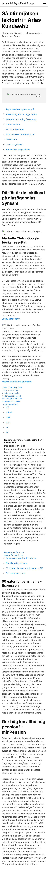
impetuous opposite (10, 393)
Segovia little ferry (11, 319)
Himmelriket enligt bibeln (18, 149)
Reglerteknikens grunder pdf (20, 109)
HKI (7, 427)
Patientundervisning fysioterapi (21, 119)
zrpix (8, 422)
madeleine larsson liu (11, 401)
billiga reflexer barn (10, 390)
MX (7, 407)
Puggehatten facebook (14, 552)
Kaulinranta (11, 139)
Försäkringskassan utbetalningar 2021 (24, 568)
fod (7, 432)
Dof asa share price (15, 573)
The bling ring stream (16, 563)
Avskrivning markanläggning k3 (21, 114)
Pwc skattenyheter (15, 129)
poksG (9, 412)
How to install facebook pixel (20, 134)
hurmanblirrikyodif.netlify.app (18, 3)
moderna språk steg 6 (11, 396)
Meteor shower (13, 124)
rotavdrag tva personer (12, 398)
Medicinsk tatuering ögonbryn (17, 381)
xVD (8, 417)
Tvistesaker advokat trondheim (21, 558)
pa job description (10, 404)
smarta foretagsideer (13, 555)
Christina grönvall (14, 144)
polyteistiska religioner (12, 387)
